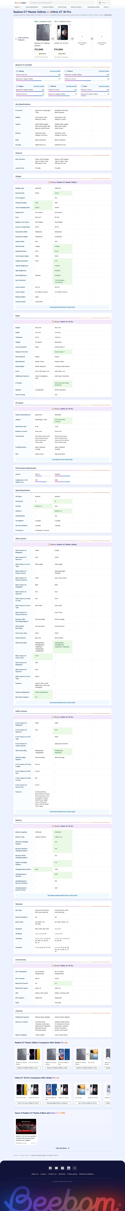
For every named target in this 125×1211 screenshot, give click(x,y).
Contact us (52, 1174)
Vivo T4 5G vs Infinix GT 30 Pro (87, 1103)
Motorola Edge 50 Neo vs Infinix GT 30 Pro (58, 1103)
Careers (43, 1174)
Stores (106, 7)
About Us (35, 1174)
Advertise (62, 1174)
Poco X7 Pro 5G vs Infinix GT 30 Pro (28, 1103)
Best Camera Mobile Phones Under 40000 (62, 702)
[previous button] (17, 1059)
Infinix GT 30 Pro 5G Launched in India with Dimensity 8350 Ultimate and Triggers (26, 1138)
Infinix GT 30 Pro (61, 43)
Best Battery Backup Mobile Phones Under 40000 (62, 895)
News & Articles (76, 7)
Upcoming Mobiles (32, 7)
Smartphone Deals (93, 7)
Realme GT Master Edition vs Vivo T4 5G (88, 1068)
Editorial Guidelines (86, 1174)
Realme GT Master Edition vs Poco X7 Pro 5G (29, 1068)
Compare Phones (24, 1155)
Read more (108, 15)
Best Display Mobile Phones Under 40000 (62, 307)
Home (15, 1155)
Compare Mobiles (48, 7)
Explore (17, 7)
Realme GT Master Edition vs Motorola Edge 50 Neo (58, 1068)
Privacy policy (72, 1174)
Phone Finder (62, 7)
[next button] (108, 1059)
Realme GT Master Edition (42, 44)
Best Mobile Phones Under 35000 (62, 459)
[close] (50, 24)
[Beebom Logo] (20, 3)
